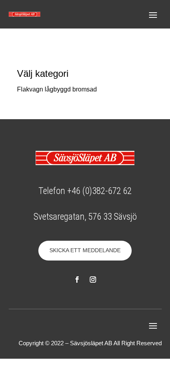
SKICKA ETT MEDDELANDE (85, 250)
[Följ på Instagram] (93, 279)
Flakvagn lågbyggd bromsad (57, 89)
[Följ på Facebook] (77, 279)
